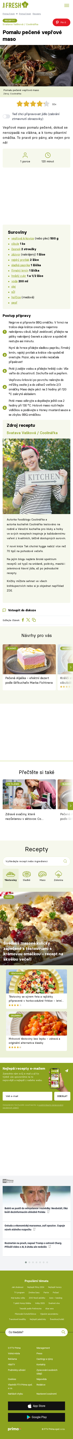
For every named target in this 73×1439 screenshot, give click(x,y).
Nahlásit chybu (15, 1393)
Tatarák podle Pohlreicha (30, 1309)
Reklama (12, 1359)
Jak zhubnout (17, 1287)
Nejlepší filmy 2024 (35, 1287)
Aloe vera (49, 1309)
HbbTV (11, 1364)
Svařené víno (54, 1303)
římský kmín (19, 270)
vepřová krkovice (22, 238)
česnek (15, 249)
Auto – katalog (55, 1298)
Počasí (56, 1292)
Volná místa (14, 1353)
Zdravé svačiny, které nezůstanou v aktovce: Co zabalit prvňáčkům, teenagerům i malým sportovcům (27, 817)
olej (13, 286)
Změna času (34, 1292)
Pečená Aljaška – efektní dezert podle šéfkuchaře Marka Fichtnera (29, 680)
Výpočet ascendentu (49, 1314)
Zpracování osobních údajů (46, 1372)
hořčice (16, 297)
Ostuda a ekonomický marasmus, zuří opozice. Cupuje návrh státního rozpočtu (35, 1227)
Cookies (12, 1379)
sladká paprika (20, 265)
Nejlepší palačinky (38, 1319)
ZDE (9, 590)
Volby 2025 (40, 1303)
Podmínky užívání (16, 1370)
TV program (19, 1292)
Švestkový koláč (57, 1319)
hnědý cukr (18, 276)
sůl (13, 292)
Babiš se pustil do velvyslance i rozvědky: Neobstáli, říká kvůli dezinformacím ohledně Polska (36, 1210)
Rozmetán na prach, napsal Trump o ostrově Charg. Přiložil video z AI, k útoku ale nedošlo (33, 1245)
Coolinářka (38, 519)
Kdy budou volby (18, 1298)
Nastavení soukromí (46, 1393)
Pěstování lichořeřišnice (25, 1314)
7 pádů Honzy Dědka (22, 1303)
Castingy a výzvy (44, 1359)
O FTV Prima (14, 1348)
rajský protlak (20, 260)
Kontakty (40, 1364)
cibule (15, 244)
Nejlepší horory (54, 1287)
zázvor (15, 254)
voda (14, 281)
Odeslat (62, 1096)
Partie (46, 1292)
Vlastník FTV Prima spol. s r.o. (20, 1386)
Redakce (40, 1384)
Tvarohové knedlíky (17, 1319)
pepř (14, 302)
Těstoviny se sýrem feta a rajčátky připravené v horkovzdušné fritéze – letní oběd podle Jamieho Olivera (35, 1000)
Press (39, 1353)
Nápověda (41, 1379)
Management (43, 1348)
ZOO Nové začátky (37, 1298)
